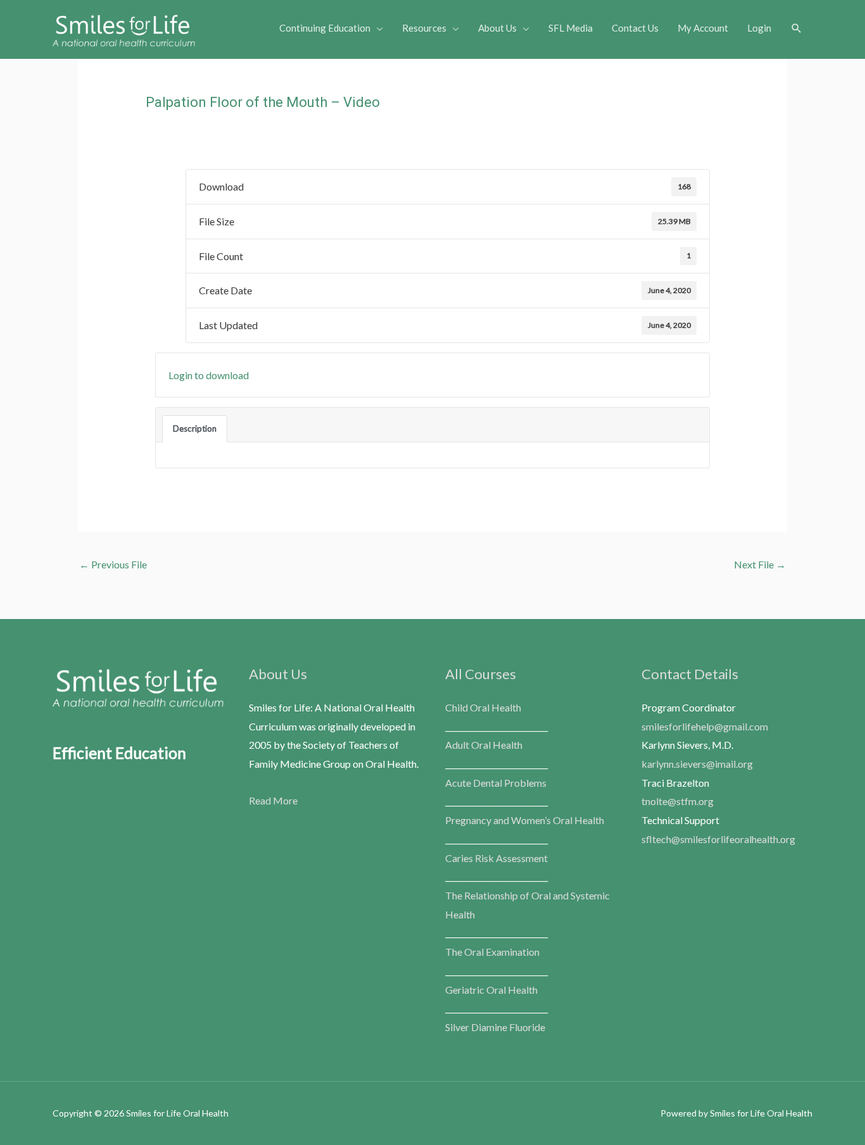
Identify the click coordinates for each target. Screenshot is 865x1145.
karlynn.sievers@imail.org (697, 764)
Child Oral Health (483, 707)
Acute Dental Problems (495, 783)
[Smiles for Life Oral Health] (124, 28)
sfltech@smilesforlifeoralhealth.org (718, 839)
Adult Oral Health (483, 745)
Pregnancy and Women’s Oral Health (524, 820)
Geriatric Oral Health (491, 990)
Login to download (208, 375)
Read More (273, 800)
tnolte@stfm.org (677, 801)
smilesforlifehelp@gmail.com (704, 726)
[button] (796, 28)
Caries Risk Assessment (496, 858)
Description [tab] (195, 428)
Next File (760, 564)
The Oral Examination (492, 952)
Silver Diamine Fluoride (495, 1027)
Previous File (113, 564)
